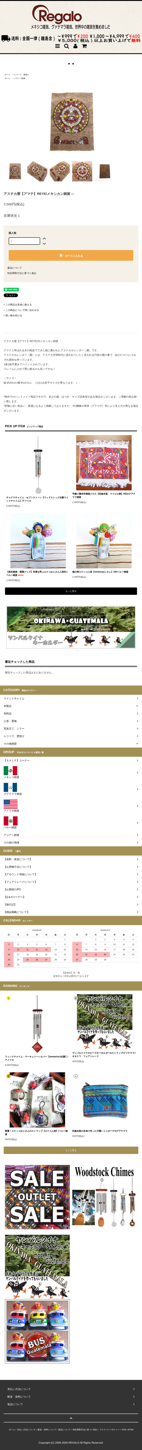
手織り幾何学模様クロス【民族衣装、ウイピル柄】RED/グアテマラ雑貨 (103, 495)
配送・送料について (47, 1429)
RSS (124, 1429)
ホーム (7, 75)
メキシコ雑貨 (19, 78)
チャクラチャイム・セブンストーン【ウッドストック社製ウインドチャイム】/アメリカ (37, 499)
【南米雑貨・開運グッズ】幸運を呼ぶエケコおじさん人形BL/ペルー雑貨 (36, 573)
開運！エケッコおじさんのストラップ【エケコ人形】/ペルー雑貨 (36, 1133)
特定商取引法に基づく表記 (21, 273)
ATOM (130, 1429)
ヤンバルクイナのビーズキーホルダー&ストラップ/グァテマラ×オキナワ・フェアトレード (104, 1055)
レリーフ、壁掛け (21, 75)
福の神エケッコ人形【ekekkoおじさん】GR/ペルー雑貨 (100, 572)
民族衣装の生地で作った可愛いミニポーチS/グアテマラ (100, 1131)
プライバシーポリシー (109, 1429)
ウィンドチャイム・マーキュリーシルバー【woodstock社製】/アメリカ (36, 1058)
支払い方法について (26, 1429)
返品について (14, 267)
